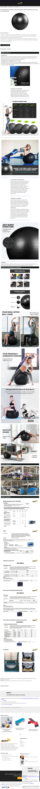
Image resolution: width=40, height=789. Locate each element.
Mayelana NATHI (22, 742)
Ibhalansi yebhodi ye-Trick (5, 784)
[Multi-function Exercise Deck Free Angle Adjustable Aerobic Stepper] (33, 722)
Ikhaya (21, 740)
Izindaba (21, 743)
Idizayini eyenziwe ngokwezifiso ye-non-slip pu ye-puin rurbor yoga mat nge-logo (18, 680)
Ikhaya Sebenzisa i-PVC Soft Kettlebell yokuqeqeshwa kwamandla (6, 730)
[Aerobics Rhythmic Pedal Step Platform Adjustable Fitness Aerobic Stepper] (20, 721)
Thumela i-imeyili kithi (5, 45)
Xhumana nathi (22, 746)
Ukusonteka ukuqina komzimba (13, 784)
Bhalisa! (21, 778)
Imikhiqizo (21, 741)
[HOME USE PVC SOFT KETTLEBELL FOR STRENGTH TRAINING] (7, 722)
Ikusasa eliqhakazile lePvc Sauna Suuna (31, 761)
